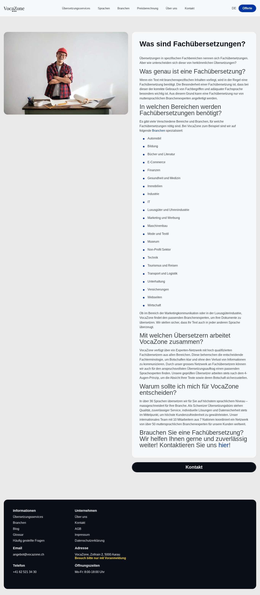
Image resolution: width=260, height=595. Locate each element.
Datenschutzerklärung (89, 540)
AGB (78, 528)
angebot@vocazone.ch (28, 554)
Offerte (247, 8)
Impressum (82, 534)
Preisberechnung (147, 8)
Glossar (18, 534)
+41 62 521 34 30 (25, 572)
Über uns (171, 8)
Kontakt (189, 8)
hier (224, 445)
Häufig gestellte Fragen (29, 540)
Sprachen (104, 8)
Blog (16, 528)
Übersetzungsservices (76, 8)
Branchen (123, 8)
